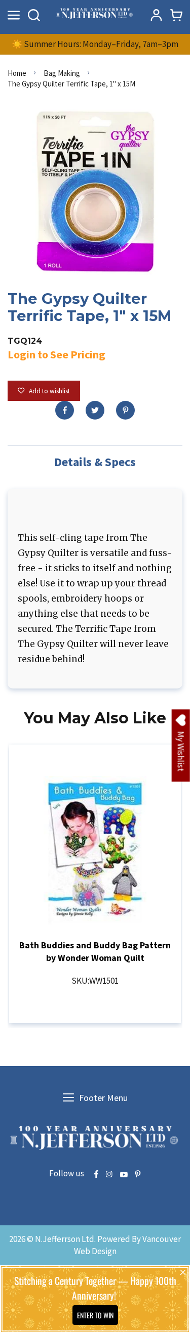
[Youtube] (124, 1174)
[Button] (34, 15)
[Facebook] (64, 410)
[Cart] (176, 15)
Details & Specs (95, 462)
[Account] (156, 15)
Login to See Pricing (56, 354)
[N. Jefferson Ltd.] (95, 15)
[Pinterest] (125, 410)
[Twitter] (95, 410)
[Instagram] (108, 1174)
